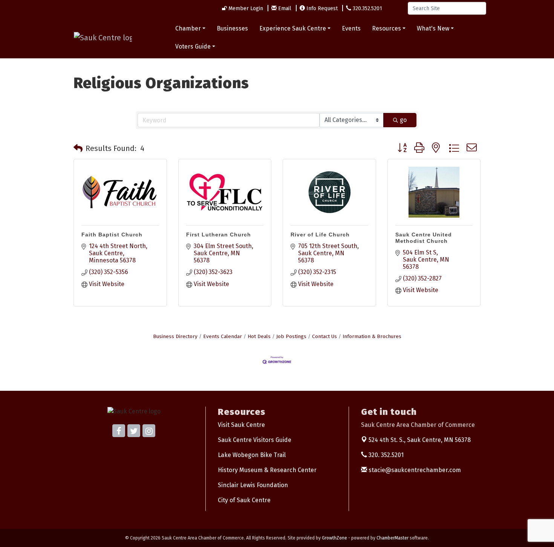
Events (351, 28)
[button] (78, 148)
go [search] (403, 119)
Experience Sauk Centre (292, 28)
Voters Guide (193, 46)
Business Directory (175, 336)
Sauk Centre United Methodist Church (423, 238)
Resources (386, 28)
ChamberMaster (392, 538)
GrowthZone (334, 538)
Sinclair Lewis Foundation (253, 485)
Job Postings (291, 336)
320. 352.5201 (385, 455)
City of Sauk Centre (244, 500)
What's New (433, 28)
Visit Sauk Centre (241, 424)
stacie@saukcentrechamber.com (414, 470)
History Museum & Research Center (267, 470)
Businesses (232, 28)
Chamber (188, 28)
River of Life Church (320, 235)
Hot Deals (259, 336)
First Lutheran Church (218, 235)
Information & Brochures (372, 336)
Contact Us (324, 336)
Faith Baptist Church (111, 235)
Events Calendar (222, 336)
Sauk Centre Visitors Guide (254, 439)
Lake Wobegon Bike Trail (252, 455)
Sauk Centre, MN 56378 (420, 439)
